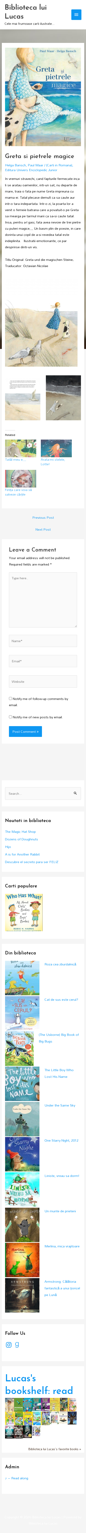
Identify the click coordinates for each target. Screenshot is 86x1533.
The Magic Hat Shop (20, 831)
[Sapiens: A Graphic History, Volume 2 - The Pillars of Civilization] (63, 1417)
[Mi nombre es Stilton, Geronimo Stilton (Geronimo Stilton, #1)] (72, 1404)
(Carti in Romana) (59, 165)
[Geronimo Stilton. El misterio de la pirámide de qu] (54, 1404)
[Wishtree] (72, 1417)
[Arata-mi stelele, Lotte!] (56, 448)
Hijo (8, 846)
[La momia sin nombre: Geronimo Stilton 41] (63, 1404)
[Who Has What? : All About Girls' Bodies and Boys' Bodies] (23, 912)
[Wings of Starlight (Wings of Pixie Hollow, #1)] (9, 1404)
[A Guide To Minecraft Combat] (18, 1404)
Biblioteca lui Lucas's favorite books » (54, 1449)
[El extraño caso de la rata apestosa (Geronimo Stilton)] (45, 1418)
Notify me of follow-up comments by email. (38, 701)
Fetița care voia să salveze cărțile (18, 492)
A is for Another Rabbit (22, 854)
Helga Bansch (15, 165)
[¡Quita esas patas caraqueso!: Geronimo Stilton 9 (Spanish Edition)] (9, 1418)
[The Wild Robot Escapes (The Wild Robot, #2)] (18, 1431)
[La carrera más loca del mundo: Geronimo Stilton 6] (36, 1418)
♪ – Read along (16, 1478)
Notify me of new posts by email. (38, 717)
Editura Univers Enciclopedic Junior (31, 170)
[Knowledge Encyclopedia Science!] (36, 1430)
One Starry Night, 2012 (61, 1140)
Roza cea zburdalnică (60, 964)
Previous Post (43, 517)
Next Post (43, 529)
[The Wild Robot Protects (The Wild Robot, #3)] (9, 1431)
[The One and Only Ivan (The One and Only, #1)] (27, 1431)
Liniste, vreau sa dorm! (61, 1175)
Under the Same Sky (59, 1105)
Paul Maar (35, 165)
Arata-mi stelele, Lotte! (53, 461)
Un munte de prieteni (60, 1211)
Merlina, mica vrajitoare (62, 1246)
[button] (41, 320)
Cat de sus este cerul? (61, 999)
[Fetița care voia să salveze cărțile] (20, 479)
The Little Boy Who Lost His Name (59, 1073)
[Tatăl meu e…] (20, 448)
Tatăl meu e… (15, 459)
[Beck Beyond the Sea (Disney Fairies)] (54, 1417)
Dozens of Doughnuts (21, 839)
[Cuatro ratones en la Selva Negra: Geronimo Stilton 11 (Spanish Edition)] (18, 1418)
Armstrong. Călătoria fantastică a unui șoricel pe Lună (62, 1288)
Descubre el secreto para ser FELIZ (31, 861)
